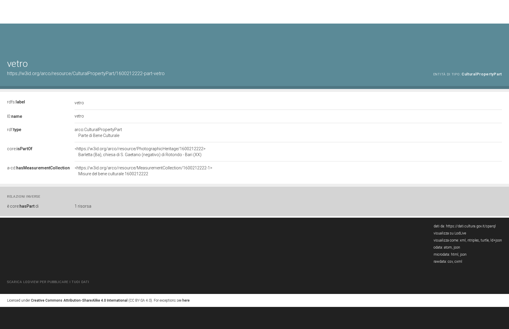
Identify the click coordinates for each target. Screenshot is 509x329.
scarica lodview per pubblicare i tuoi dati (48, 282)
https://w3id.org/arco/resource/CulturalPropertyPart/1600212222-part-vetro (86, 73)
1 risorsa (83, 206)
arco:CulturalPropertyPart (98, 132)
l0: (14, 116)
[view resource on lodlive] (499, 38)
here (186, 300)
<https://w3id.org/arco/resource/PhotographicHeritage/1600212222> (140, 151)
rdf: (14, 129)
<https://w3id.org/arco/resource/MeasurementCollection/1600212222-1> (143, 171)
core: (19, 148)
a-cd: (38, 168)
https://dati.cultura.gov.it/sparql (471, 226)
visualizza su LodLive (450, 233)
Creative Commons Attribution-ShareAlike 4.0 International (79, 300)
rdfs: (16, 102)
